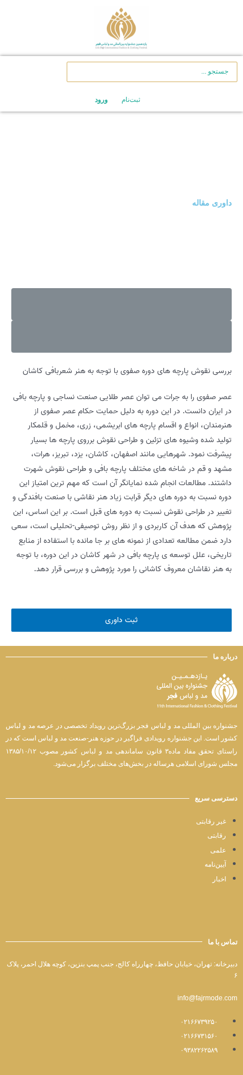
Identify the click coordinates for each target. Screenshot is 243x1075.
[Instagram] (211, 918)
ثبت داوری (121, 620)
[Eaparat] (192, 918)
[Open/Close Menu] (210, 28)
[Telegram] (229, 918)
